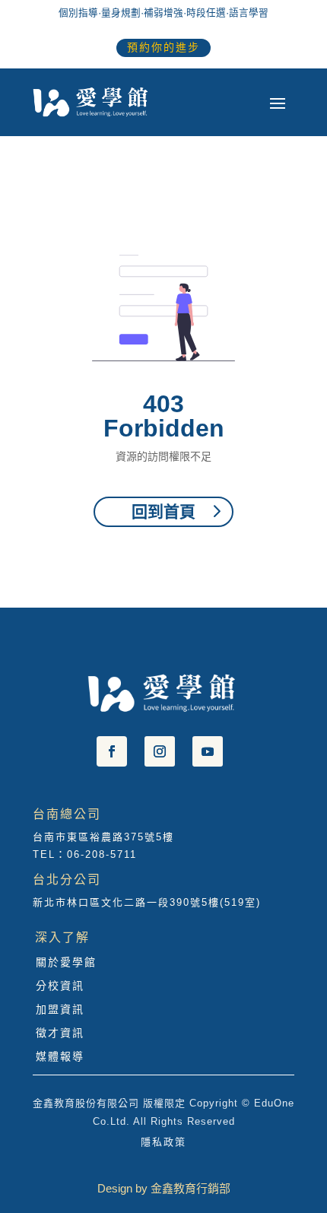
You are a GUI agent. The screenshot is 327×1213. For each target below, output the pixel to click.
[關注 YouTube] (207, 751)
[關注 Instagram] (159, 751)
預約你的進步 (163, 47)
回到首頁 (163, 511)
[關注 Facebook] (112, 751)
